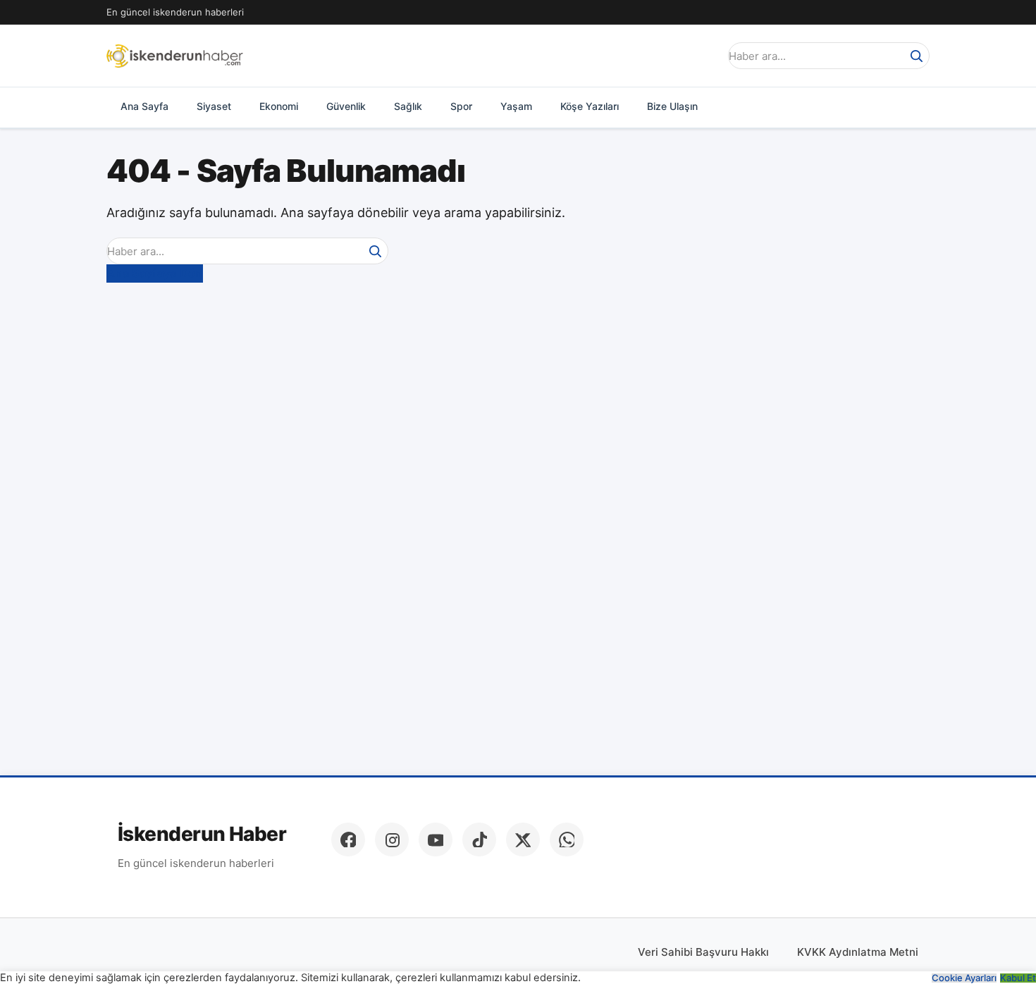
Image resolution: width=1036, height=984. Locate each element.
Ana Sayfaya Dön (154, 273)
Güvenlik (346, 106)
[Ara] (916, 55)
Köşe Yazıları (589, 106)
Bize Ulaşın (672, 106)
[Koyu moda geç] (704, 55)
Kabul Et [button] (1018, 978)
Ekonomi (278, 106)
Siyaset (214, 106)
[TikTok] (479, 839)
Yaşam (516, 106)
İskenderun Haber (202, 834)
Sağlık (408, 106)
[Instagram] (392, 839)
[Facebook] (348, 839)
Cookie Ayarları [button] (964, 978)
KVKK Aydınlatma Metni (857, 952)
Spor (461, 106)
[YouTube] (435, 839)
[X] (523, 839)
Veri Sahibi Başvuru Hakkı (703, 952)
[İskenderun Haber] (174, 55)
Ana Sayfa (144, 106)
